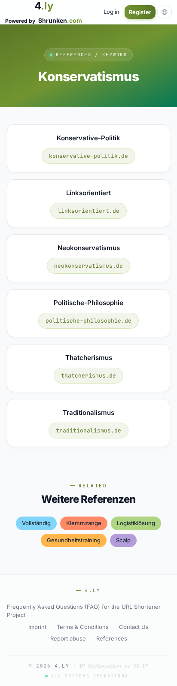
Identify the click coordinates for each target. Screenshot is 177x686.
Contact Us (134, 626)
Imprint (37, 626)
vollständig (36, 523)
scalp (123, 540)
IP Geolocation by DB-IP (113, 666)
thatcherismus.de (88, 375)
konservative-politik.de (88, 156)
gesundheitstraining (74, 540)
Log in (111, 11)
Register (140, 12)
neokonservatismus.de (88, 265)
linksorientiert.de (88, 211)
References (111, 638)
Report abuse (68, 638)
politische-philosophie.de (88, 320)
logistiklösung (136, 523)
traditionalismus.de (88, 430)
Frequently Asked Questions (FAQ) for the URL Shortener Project (84, 611)
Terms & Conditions (83, 626)
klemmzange (83, 523)
